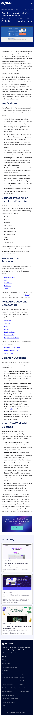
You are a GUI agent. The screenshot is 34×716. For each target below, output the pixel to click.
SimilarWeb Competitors (12, 348)
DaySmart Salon (9, 332)
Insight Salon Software (11, 338)
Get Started (17, 528)
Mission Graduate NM (11, 350)
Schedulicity (8, 320)
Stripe (6, 280)
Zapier (27, 295)
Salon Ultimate (9, 335)
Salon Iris (7, 323)
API (29, 292)
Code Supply (8, 353)
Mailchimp (7, 286)
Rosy (6, 326)
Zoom (6, 289)
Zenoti (6, 329)
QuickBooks (8, 283)
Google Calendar (9, 277)
